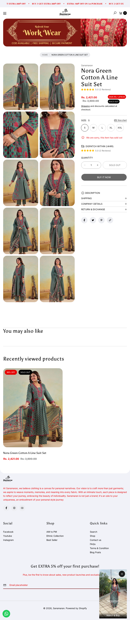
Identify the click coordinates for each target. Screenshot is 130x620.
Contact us (95, 540)
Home (45, 55)
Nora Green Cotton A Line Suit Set (24, 453)
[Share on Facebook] (84, 220)
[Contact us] (6, 613)
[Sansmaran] (65, 12)
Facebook (8, 531)
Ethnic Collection (55, 535)
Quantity (87, 157)
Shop (92, 535)
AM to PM (51, 531)
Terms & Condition (99, 548)
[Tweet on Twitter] (93, 220)
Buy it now (104, 177)
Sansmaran (59, 608)
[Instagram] (14, 508)
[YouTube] (22, 508)
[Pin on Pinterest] (101, 220)
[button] (114, 12)
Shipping (85, 106)
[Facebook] (6, 508)
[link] (65, 32)
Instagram (8, 540)
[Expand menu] (4, 13)
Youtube (7, 535)
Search (93, 531)
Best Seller (51, 540)
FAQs (92, 544)
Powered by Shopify (76, 608)
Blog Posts (95, 552)
